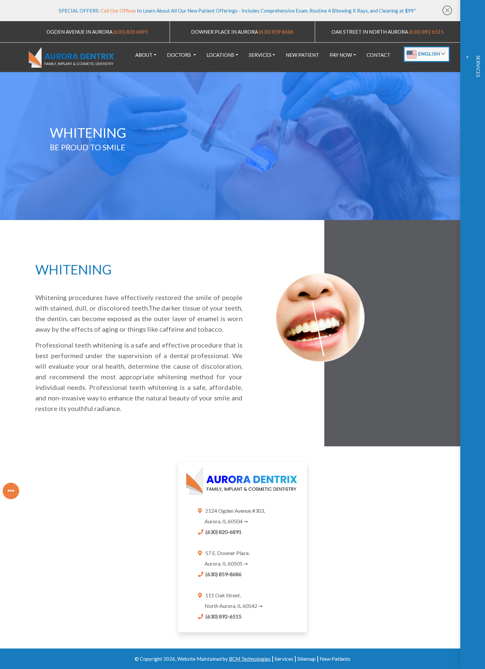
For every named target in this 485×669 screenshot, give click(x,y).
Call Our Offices (119, 11)
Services (284, 658)
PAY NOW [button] (341, 55)
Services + (473, 66)
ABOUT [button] (143, 55)
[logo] (71, 57)
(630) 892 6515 (426, 32)
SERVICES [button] (260, 55)
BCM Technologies (250, 659)
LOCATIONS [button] (220, 55)
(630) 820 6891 (130, 32)
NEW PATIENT (302, 55)
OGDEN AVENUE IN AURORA (80, 32)
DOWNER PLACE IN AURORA (224, 32)
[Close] (447, 10)
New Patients (335, 658)
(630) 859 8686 (276, 32)
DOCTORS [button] (179, 55)
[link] (242, 483)
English (428, 53)
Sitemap (306, 658)
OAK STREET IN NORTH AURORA (370, 32)
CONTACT (378, 55)
